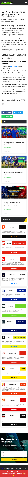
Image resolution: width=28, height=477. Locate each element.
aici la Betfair (13, 66)
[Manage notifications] (24, 474)
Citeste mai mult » (8, 147)
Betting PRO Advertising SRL (14, 469)
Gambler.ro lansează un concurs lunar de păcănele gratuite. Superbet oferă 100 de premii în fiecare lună (14, 204)
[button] (26, 2)
